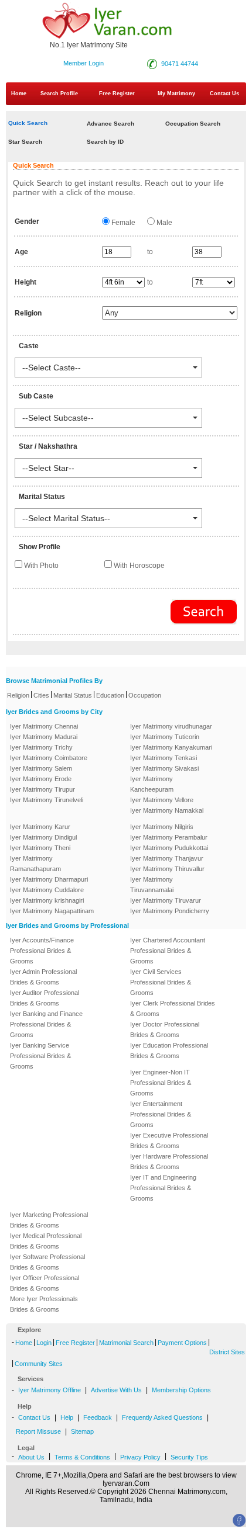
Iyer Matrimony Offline (49, 1389)
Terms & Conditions (82, 1457)
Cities (41, 695)
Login (44, 1342)
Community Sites (39, 1363)
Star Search (25, 141)
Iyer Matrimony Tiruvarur (165, 900)
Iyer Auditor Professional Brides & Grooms (44, 998)
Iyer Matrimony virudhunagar (171, 726)
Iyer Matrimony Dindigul (43, 837)
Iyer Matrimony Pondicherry (169, 910)
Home (18, 93)
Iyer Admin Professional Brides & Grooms (43, 977)
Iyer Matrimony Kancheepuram (151, 784)
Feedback (97, 1417)
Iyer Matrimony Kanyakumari (171, 747)
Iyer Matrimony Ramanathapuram (35, 863)
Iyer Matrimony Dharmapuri (49, 879)
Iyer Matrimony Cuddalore (47, 889)
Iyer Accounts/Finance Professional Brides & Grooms (42, 951)
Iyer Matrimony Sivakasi (164, 768)
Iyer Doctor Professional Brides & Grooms (164, 1029)
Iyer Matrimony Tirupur (42, 789)
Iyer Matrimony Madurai (43, 736)
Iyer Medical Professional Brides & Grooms (45, 1241)
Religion (18, 695)
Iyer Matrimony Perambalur (168, 837)
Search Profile (59, 93)
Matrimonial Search (126, 1342)
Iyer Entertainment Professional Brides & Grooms (160, 1114)
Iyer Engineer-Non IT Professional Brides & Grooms (160, 1083)
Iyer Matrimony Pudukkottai (169, 847)
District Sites (227, 1351)
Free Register (117, 93)
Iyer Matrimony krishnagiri (47, 900)
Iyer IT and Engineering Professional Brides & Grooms (163, 1188)
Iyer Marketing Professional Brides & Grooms (49, 1220)
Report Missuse (38, 1431)
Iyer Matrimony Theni (40, 847)
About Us (31, 1457)
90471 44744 (179, 63)
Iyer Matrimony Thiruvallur (167, 868)
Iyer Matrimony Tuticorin (164, 736)
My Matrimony (176, 93)
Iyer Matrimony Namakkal (166, 810)
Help (66, 1417)
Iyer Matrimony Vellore (161, 799)
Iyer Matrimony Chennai (44, 726)
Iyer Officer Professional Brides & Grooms (44, 1283)
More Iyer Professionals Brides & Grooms (44, 1304)
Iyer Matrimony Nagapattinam (52, 910)
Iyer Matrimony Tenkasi (163, 757)
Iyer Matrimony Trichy (41, 747)
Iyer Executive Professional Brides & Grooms (169, 1140)
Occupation (144, 695)
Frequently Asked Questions (162, 1417)
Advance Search (110, 123)
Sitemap (82, 1431)
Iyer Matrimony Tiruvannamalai (151, 884)
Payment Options (182, 1342)
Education (110, 695)
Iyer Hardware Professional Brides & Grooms (169, 1161)
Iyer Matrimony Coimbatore (48, 757)
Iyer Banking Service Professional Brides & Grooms (40, 1056)
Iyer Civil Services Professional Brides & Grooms (160, 982)
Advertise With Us (116, 1389)
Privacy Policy (140, 1457)
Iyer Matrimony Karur (40, 826)
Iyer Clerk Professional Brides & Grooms (172, 1008)
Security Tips (189, 1457)
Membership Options (181, 1389)
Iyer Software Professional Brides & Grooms (47, 1262)
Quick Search (27, 123)
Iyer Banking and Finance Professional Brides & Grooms (46, 1024)
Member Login (83, 63)
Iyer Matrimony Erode (40, 778)
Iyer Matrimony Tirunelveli (46, 799)
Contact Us (34, 1417)
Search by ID (105, 141)
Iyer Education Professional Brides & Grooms (169, 1050)
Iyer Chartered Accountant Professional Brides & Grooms (167, 951)
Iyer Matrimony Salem (41, 768)
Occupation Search (192, 123)
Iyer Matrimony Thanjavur (166, 858)
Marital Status (72, 695)
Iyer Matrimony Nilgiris (161, 826)
